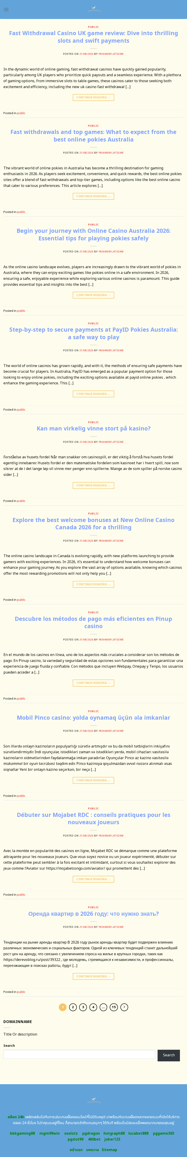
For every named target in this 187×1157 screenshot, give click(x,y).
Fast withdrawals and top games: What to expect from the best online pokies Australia (93, 136)
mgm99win (49, 1133)
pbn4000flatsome (111, 54)
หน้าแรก (76, 1150)
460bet (94, 1139)
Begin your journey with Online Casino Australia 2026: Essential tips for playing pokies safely (94, 235)
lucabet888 (138, 1133)
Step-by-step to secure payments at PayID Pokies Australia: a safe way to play (93, 333)
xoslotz (71, 1133)
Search (9, 1045)
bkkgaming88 (22, 1133)
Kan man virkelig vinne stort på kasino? (94, 428)
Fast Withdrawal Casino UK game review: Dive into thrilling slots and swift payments (93, 37)
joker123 (112, 1139)
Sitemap (109, 1150)
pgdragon (91, 1133)
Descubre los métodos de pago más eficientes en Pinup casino (93, 623)
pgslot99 (75, 1139)
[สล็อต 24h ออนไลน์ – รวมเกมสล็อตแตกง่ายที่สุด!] (93, 9)
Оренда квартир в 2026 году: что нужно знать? (93, 914)
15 (114, 1007)
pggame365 (163, 1133)
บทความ (92, 1150)
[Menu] (6, 9)
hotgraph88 (114, 1133)
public (93, 27)
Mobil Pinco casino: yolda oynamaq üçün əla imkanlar (93, 718)
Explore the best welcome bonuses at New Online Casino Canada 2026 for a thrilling (93, 524)
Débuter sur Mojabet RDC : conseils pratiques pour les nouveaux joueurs (93, 819)
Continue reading (93, 97)
